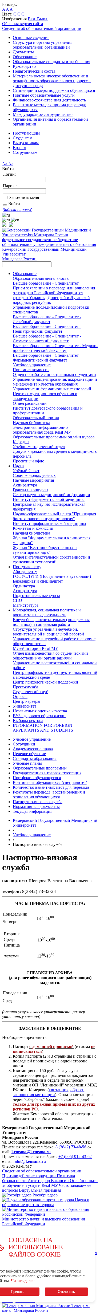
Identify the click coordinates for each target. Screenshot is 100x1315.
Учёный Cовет (26, 470)
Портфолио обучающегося (37, 777)
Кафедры (21, 441)
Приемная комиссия (31, 369)
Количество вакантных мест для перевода (51, 787)
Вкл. (32, 19)
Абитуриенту (25, 571)
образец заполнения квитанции (49, 1092)
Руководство (24, 66)
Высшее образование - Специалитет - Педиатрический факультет (47, 328)
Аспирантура (25, 485)
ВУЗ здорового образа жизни (39, 715)
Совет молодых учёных (34, 475)
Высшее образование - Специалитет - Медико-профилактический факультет (55, 348)
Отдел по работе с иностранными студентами (54, 374)
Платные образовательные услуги (44, 95)
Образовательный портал (36, 417)
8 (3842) (70, 1147)
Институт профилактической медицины (49, 523)
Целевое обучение (29, 753)
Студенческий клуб (30, 691)
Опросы (20, 696)
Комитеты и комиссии (33, 528)
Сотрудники (24, 744)
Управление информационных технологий (52, 389)
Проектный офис (28, 461)
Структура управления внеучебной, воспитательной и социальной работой (48, 631)
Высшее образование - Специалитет (46, 283)
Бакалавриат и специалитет (38, 581)
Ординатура (24, 586)
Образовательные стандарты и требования (51, 61)
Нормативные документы (36, 806)
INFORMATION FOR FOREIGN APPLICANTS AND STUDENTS (43, 727)
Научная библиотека (31, 422)
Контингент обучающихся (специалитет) (50, 782)
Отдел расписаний (30, 403)
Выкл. (42, 19)
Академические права (33, 749)
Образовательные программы (40, 768)
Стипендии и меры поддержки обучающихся (54, 90)
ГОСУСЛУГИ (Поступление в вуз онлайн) (52, 576)
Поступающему (27, 566)
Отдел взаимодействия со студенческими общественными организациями (50, 655)
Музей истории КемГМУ (35, 648)
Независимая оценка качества (40, 711)
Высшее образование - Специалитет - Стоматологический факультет (47, 338)
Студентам (22, 138)
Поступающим (26, 133)
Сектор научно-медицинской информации (51, 494)
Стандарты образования (35, 758)
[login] (5, 205)
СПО (17, 600)
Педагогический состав (34, 71)
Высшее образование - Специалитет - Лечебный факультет (47, 319)
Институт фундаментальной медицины (49, 499)
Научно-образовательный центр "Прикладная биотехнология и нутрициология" (54, 516)
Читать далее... (24, 1280)
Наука (18, 466)
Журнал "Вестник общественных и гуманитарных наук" (45, 550)
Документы (23, 52)
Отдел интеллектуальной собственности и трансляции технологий (51, 559)
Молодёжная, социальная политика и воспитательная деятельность (47, 612)
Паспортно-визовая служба (37, 801)
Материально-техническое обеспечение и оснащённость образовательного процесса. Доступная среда (52, 81)
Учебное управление (32, 365)
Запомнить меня (24, 197)
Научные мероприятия (33, 480)
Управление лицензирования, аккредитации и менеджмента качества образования (55, 381)
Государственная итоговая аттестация (47, 773)
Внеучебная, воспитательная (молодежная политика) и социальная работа (51, 622)
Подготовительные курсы (36, 595)
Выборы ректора (28, 720)
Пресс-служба (25, 687)
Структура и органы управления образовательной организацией (42, 44)
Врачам (19, 147)
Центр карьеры (26, 701)
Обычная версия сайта (22, 23)
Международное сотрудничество (43, 114)
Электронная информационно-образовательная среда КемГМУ (42, 429)
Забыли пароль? (17, 209)
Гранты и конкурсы (30, 490)
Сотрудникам (25, 152)
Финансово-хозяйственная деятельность (49, 100)
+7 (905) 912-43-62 (75, 1156)
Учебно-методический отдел (39, 446)
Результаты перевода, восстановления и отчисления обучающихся (49, 794)
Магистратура (25, 605)
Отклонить (66, 1292)
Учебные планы (27, 763)
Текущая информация (32, 811)
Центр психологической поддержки (45, 682)
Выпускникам (26, 142)
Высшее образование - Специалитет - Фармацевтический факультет (47, 357)
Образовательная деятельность (41, 278)
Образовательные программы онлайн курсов (54, 437)
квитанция (58, 1090)
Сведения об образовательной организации (41, 28)
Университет (24, 706)
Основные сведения (31, 37)
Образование (25, 56)
